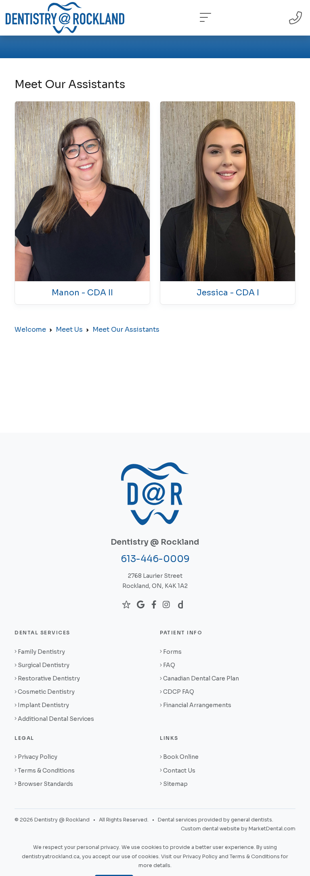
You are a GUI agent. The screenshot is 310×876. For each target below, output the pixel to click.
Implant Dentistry (43, 705)
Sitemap (175, 784)
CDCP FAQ (178, 691)
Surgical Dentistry (43, 665)
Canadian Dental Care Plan (201, 678)
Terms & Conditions (46, 770)
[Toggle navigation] (205, 17)
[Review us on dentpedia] (180, 604)
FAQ (169, 665)
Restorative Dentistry (49, 678)
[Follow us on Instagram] (166, 604)
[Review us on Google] (140, 604)
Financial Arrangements (197, 705)
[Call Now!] (295, 17)
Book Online (181, 756)
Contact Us (179, 770)
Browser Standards (45, 784)
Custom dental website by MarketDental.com (238, 828)
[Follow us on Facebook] (154, 604)
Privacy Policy (37, 756)
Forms (172, 651)
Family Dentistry (41, 651)
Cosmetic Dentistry (46, 691)
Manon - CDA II (82, 293)
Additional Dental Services (56, 718)
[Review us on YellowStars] (126, 604)
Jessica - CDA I (228, 293)
